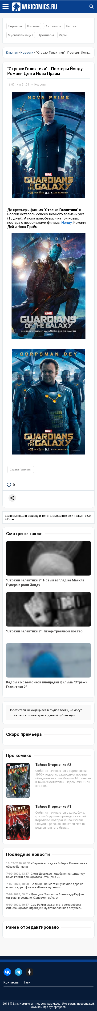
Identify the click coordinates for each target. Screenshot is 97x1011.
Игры (63, 35)
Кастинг (72, 26)
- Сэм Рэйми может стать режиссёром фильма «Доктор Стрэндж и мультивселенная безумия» (44, 906)
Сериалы (15, 26)
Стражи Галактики (20, 469)
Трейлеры (46, 35)
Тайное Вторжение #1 (53, 806)
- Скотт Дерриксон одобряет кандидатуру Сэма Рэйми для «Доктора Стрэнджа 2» (45, 875)
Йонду (66, 222)
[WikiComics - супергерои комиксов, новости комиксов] (54, 7)
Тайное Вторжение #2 (53, 765)
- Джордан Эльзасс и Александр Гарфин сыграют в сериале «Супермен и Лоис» (45, 896)
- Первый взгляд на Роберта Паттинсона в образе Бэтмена (46, 865)
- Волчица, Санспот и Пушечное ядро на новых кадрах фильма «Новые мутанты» (44, 885)
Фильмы (33, 26)
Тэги (26, 982)
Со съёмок (52, 26)
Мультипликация (20, 35)
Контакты (11, 982)
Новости (40, 84)
